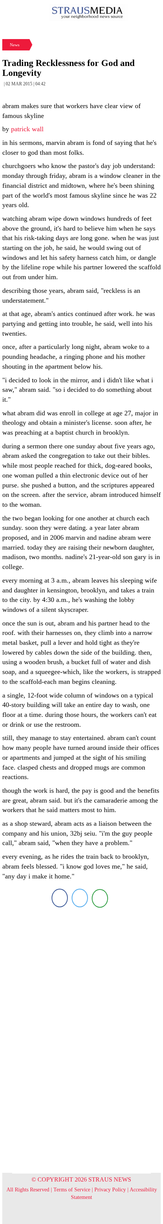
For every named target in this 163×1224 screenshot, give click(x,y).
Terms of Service (71, 1190)
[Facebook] (60, 898)
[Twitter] (80, 898)
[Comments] (100, 898)
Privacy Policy (110, 1190)
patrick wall (27, 129)
